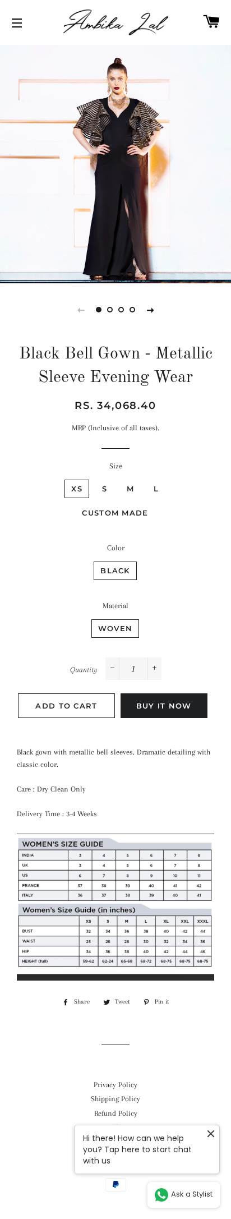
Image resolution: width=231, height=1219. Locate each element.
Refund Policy (115, 1113)
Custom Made (115, 512)
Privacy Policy (115, 1084)
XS (76, 488)
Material (115, 605)
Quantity (84, 669)
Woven (115, 628)
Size (115, 466)
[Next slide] (150, 309)
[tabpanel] (115, 162)
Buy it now (164, 705)
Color (115, 548)
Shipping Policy (115, 1098)
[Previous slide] (80, 309)
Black (115, 570)
